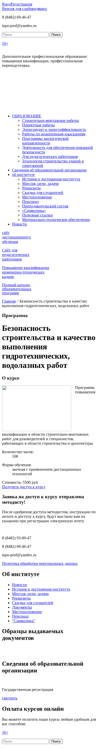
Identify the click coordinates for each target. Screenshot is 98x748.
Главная (9, 301)
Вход (6, 4)
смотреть (9, 698)
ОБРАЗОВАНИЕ (26, 116)
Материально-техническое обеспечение (56, 219)
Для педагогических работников (50, 156)
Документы (22, 607)
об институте (23, 174)
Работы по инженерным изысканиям (53, 134)
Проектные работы (38, 125)
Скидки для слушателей (42, 192)
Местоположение (37, 197)
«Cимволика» (34, 210)
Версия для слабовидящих (24, 9)
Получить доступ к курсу (23, 487)
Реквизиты (31, 188)
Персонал (30, 201)
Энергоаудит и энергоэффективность (54, 129)
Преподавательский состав (45, 206)
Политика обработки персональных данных (40, 563)
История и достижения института (51, 179)
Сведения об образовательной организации (49, 170)
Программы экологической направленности (45, 140)
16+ (5, 43)
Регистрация (21, 4)
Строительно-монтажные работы (50, 120)
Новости (19, 224)
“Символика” (23, 621)
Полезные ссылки (37, 215)
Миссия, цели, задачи (40, 183)
